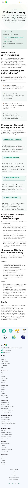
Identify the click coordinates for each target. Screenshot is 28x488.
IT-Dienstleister (4, 438)
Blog (2, 372)
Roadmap (3, 393)
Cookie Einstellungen (14, 479)
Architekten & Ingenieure (6, 434)
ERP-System (3, 425)
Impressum (14, 474)
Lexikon (3, 374)
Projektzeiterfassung (5, 419)
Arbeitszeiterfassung (5, 443)
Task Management (5, 402)
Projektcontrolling (5, 421)
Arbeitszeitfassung (5, 417)
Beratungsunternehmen (6, 436)
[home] (4, 2)
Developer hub (4, 378)
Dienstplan (3, 445)
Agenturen (3, 430)
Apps (2, 367)
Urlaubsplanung (4, 451)
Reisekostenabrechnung (6, 449)
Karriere (3, 387)
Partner (2, 391)
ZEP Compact (4, 359)
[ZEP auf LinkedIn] (9, 483)
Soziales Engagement (5, 397)
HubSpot (3, 460)
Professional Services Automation (8, 423)
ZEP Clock (3, 358)
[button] (21, 2)
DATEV (2, 456)
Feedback (21, 188)
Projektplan (3, 447)
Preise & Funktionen (5, 363)
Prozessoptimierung (5, 404)
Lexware (3, 462)
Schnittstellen (4, 365)
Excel (2, 458)
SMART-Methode (19, 148)
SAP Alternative (4, 408)
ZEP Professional (4, 361)
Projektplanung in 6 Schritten (7, 406)
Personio (3, 464)
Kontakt (2, 389)
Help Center (3, 380)
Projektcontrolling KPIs (6, 412)
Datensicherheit (4, 395)
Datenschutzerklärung (14, 477)
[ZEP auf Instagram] (12, 483)
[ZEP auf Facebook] (18, 483)
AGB (14, 472)
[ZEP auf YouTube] (15, 483)
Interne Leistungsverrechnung (7, 410)
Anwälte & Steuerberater (6, 432)
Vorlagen (3, 376)
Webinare (3, 382)
